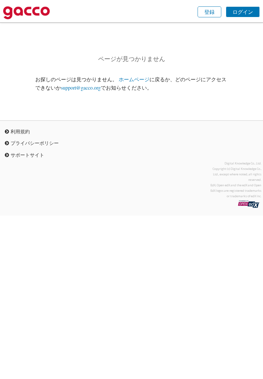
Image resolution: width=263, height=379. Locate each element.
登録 (209, 11)
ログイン (243, 11)
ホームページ (134, 79)
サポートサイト (27, 155)
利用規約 (20, 131)
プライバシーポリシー (35, 143)
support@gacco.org (81, 87)
